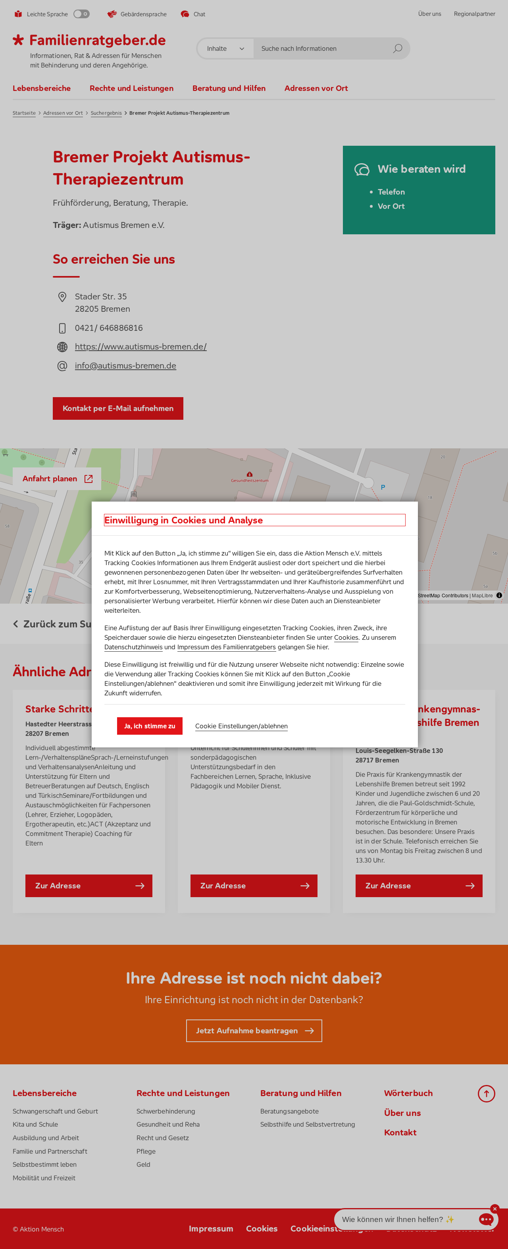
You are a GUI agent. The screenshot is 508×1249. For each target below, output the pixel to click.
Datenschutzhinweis (133, 647)
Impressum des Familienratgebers (226, 647)
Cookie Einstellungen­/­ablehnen (241, 726)
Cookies (346, 637)
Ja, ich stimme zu (149, 726)
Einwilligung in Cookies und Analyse (183, 520)
